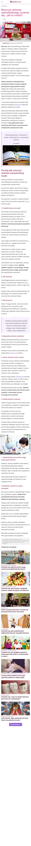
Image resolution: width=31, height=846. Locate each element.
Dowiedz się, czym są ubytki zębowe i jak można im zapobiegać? (15, 698)
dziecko (11, 514)
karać (26, 282)
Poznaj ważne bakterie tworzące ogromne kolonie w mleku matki (13, 676)
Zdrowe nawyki (5, 695)
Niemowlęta (4, 608)
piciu (27, 201)
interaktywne (20, 376)
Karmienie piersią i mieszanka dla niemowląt (13, 673)
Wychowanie (4, 6)
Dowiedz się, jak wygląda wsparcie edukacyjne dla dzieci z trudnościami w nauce (14, 654)
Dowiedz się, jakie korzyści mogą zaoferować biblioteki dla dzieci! (13, 568)
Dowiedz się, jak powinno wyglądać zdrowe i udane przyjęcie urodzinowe (15, 589)
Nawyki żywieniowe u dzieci (8, 586)
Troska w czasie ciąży (7, 716)
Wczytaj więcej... (15, 724)
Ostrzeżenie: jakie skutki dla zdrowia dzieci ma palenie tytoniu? (14, 719)
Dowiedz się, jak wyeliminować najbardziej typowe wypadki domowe (15, 632)
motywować (13, 353)
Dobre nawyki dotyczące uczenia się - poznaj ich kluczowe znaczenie (15, 611)
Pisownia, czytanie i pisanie (8, 565)
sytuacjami (18, 104)
